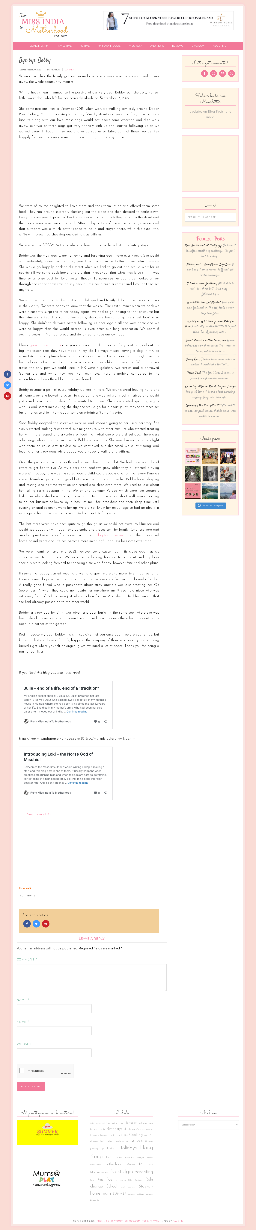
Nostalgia (121, 1171)
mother (150, 1158)
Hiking (111, 1148)
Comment (27, 959)
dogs (146, 1135)
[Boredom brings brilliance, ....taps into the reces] (228, 474)
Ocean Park (194, 372)
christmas (129, 1129)
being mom (118, 1123)
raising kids (126, 1180)
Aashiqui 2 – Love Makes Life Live (209, 264)
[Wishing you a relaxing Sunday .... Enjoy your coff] (228, 491)
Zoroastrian (95, 1200)
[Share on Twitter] (36, 926)
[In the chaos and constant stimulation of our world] (210, 491)
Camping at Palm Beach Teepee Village (210, 386)
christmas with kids (118, 1135)
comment (70, 69)
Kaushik (178, 1221)
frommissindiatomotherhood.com (118, 1221)
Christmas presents (144, 1129)
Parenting (144, 1172)
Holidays (127, 1148)
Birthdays (114, 1129)
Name (23, 1000)
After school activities (100, 1123)
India (109, 1157)
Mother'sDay (95, 1165)
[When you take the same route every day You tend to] (193, 474)
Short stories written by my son (206, 340)
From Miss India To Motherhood (44, 24)
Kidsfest (118, 1158)
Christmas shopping (98, 1135)
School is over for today (202, 283)
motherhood (113, 1164)
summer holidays (136, 1194)
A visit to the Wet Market (204, 302)
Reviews (138, 1180)
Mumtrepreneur (99, 1172)
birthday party (97, 1129)
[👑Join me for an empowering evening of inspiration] (193, 491)
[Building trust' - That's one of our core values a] (210, 456)
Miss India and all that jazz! (203, 245)
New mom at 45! (39, 814)
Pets (100, 1179)
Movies (130, 1164)
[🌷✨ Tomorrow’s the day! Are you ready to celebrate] (193, 456)
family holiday (106, 1141)
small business (128, 1187)
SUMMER (119, 1193)
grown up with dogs (45, 345)
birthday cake (145, 1123)
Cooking (136, 1135)
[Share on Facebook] (27, 926)
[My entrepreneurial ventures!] (47, 1132)
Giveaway (149, 1141)
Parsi (92, 1180)
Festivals (136, 1141)
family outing (121, 1141)
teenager (149, 1194)
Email (23, 1022)
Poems (111, 1179)
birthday (131, 1122)
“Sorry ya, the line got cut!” (203, 405)
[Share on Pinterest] (45, 926)
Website (25, 1044)
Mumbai (146, 1164)
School (111, 1186)
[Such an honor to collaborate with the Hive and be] (228, 456)
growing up (97, 1149)
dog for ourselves (110, 535)
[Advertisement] (89, 171)
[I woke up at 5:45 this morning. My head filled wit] (210, 474)
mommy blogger (134, 1157)
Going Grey (193, 359)
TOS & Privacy (150, 1221)
